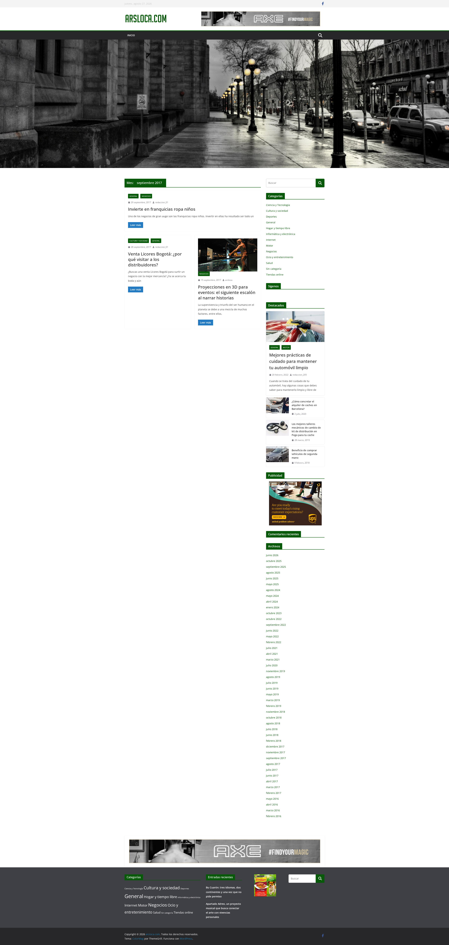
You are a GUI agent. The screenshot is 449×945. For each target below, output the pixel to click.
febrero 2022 (273, 642)
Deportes (271, 216)
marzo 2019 (273, 700)
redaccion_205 (300, 374)
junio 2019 (272, 688)
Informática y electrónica (280, 234)
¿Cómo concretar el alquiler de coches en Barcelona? (304, 405)
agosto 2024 (273, 590)
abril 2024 (272, 601)
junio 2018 (272, 735)
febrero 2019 (273, 706)
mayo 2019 (272, 694)
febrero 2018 (273, 740)
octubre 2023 (274, 613)
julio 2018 (271, 729)
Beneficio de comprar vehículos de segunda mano (304, 454)
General (133, 196)
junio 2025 (272, 578)
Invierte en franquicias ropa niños (161, 209)
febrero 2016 (273, 816)
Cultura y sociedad (138, 241)
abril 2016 (272, 804)
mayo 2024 (272, 595)
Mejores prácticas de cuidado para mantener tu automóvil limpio (293, 361)
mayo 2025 (272, 584)
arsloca (228, 280)
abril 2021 (272, 653)
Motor (269, 245)
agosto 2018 (273, 723)
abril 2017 (272, 781)
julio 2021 (271, 648)
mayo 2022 (272, 636)
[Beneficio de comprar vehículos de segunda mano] (277, 456)
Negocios (146, 196)
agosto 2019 (273, 677)
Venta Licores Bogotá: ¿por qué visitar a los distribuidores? (155, 259)
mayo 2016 (272, 798)
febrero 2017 (273, 793)
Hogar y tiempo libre (278, 228)
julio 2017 (271, 769)
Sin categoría (273, 268)
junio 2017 (272, 775)
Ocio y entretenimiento (279, 257)
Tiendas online (274, 274)
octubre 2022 (274, 619)
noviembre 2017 (275, 752)
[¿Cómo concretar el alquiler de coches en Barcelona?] (277, 407)
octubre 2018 (274, 717)
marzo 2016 (273, 810)
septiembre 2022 (276, 624)
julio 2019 (271, 682)
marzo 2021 (273, 659)
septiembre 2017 (276, 758)
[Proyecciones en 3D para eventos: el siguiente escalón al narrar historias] (227, 254)
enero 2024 (272, 607)
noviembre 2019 (275, 671)
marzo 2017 (273, 787)
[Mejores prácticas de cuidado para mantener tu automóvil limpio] (295, 326)
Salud (269, 263)
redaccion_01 (161, 202)
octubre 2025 (274, 561)
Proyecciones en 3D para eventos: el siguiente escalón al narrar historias (226, 292)
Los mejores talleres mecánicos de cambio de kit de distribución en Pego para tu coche (306, 429)
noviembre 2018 (275, 711)
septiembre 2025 (276, 566)
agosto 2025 (273, 572)
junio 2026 (272, 555)
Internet (271, 239)
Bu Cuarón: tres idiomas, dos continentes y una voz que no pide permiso (224, 892)
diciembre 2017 (275, 746)
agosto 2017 (273, 764)
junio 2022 (272, 630)
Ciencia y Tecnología (278, 205)
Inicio (131, 35)
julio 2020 (271, 665)
